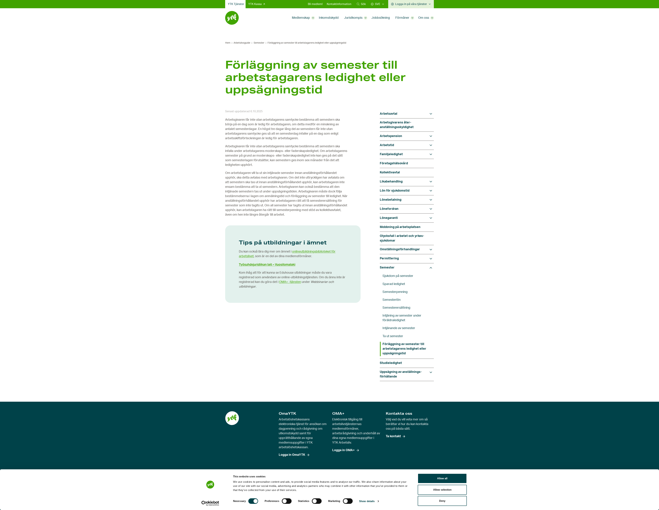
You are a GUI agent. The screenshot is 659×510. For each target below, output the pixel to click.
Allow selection (442, 489)
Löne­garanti (389, 218)
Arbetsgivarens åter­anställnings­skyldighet (397, 125)
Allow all (442, 478)
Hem (227, 43)
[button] (361, 4)
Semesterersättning (396, 307)
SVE (377, 4)
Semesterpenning (395, 292)
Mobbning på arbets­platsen (400, 227)
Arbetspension (391, 136)
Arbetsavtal (388, 113)
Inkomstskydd (329, 17)
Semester (259, 43)
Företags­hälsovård (394, 163)
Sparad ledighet (394, 284)
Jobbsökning (380, 17)
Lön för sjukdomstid (394, 190)
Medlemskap (301, 17)
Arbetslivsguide (242, 43)
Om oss (423, 17)
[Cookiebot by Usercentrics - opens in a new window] (210, 503)
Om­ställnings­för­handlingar (400, 249)
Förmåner (402, 17)
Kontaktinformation (339, 4)
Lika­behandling (391, 181)
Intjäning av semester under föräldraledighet (402, 318)
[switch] (287, 501)
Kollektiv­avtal (390, 172)
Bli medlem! (315, 4)
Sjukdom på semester (398, 276)
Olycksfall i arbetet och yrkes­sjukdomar (402, 238)
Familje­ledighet (391, 154)
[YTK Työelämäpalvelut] (232, 18)
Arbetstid (387, 145)
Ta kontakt (393, 436)
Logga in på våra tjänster (411, 4)
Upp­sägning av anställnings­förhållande (401, 374)
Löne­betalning (390, 199)
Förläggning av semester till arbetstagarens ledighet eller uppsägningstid (404, 349)
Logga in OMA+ (343, 450)
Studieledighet (391, 363)
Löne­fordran (389, 208)
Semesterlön (392, 299)
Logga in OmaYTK (292, 454)
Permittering (389, 258)
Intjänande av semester (399, 328)
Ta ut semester (393, 336)
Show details (367, 501)
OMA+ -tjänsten (290, 282)
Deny (442, 500)
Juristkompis (353, 17)
